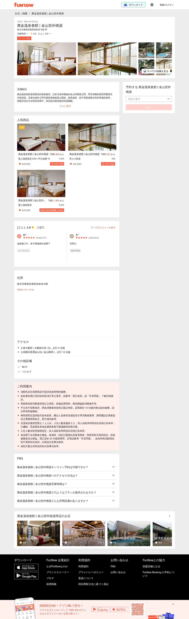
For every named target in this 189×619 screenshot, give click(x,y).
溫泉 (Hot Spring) (31, 21)
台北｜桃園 (21, 13)
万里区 (19, 21)
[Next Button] (169, 516)
